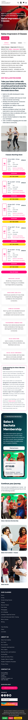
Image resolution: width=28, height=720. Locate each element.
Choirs (2, 629)
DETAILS (6, 42)
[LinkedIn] (7, 695)
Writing (3, 621)
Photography (4, 609)
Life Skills (3, 631)
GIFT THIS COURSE (14, 176)
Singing (3, 602)
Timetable (13, 42)
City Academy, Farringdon (19, 170)
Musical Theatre (5, 604)
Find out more (14, 448)
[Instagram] (5, 695)
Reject (10, 718)
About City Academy (6, 639)
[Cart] (23, 3)
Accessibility (4, 654)
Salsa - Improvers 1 (14, 49)
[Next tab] (26, 43)
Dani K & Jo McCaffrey (18, 168)
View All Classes (14, 272)
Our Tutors (3, 642)
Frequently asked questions (8, 647)
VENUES (20, 42)
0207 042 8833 (4, 679)
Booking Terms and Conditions (8, 652)
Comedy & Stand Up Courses (8, 614)
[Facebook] (2, 695)
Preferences (18, 718)
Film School (4, 607)
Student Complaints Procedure (8, 661)
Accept (5, 718)
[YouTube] (10, 695)
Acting (2, 597)
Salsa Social (12, 401)
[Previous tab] (2, 43)
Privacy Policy (4, 664)
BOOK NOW (5, 38)
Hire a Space (4, 649)
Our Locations (4, 644)
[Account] (21, 3)
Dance (2, 595)
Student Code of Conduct (7, 659)
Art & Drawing (4, 612)
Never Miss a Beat (6, 684)
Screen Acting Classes (6, 600)
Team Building (4, 627)
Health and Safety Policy (7, 656)
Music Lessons (4, 619)
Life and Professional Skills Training (10, 617)
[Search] (18, 3)
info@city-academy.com (7, 678)
